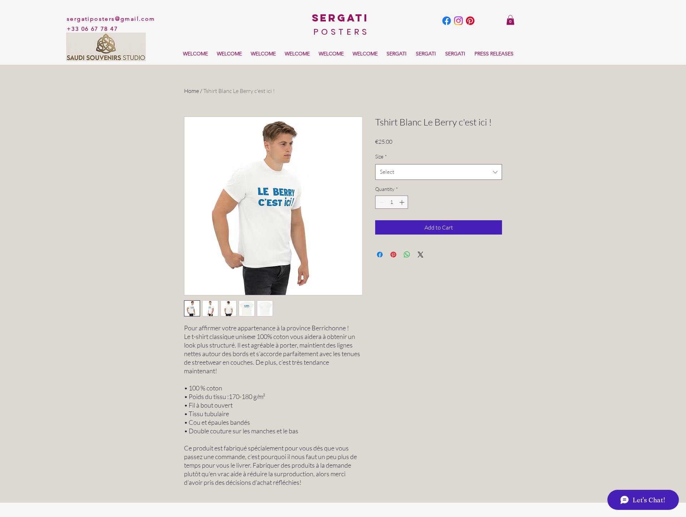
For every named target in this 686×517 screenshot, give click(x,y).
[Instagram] (458, 20)
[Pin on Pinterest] (393, 254)
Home (191, 90)
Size (381, 156)
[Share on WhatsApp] (407, 254)
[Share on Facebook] (380, 254)
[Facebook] (446, 20)
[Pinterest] (470, 20)
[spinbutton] (391, 202)
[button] (510, 20)
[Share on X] (420, 254)
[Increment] (402, 202)
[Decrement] (380, 202)
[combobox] (438, 172)
